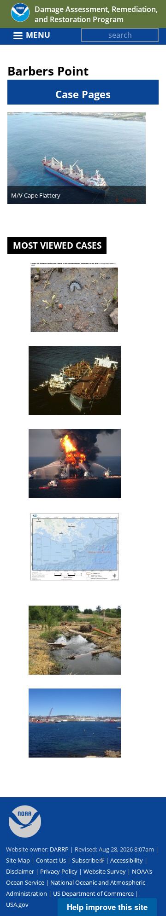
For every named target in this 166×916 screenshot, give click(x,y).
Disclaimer (20, 871)
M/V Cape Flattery (35, 195)
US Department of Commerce (93, 893)
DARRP (59, 849)
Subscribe (88, 860)
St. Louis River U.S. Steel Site (74, 340)
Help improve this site (107, 906)
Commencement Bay (63, 683)
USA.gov (17, 904)
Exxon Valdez (51, 423)
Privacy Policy (58, 871)
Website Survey (104, 871)
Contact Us (51, 860)
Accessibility (126, 860)
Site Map (18, 860)
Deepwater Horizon (61, 506)
